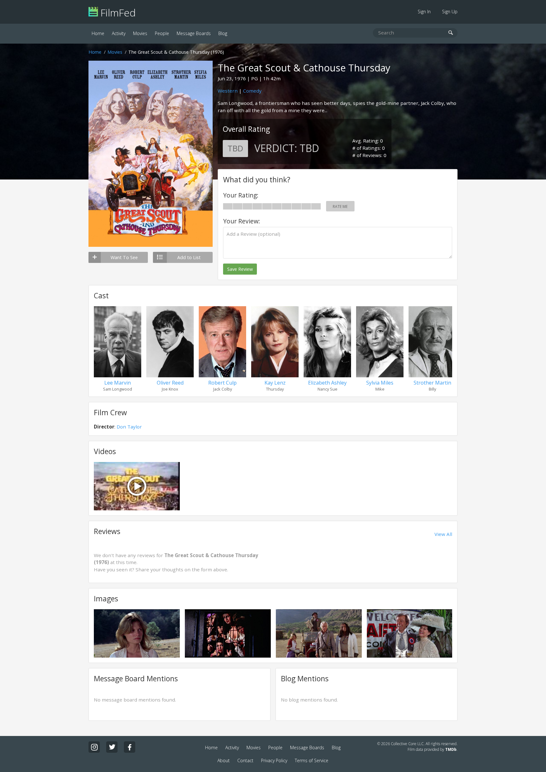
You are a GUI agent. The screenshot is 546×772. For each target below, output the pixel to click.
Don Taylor (129, 426)
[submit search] (450, 33)
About (223, 760)
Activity (118, 33)
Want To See (124, 257)
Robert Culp (222, 382)
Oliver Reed (170, 382)
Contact (245, 760)
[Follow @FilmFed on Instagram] (94, 747)
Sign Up (450, 12)
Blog (222, 33)
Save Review (240, 269)
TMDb (451, 749)
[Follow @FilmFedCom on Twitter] (112, 747)
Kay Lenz (275, 382)
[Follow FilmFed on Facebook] (129, 747)
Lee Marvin (117, 382)
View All (443, 534)
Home (98, 33)
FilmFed (117, 12)
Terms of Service (311, 760)
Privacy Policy (274, 760)
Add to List (189, 257)
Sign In (424, 12)
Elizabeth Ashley (327, 382)
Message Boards (194, 33)
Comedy (252, 91)
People (162, 33)
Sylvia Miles (379, 382)
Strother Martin (432, 382)
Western (228, 91)
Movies (140, 33)
